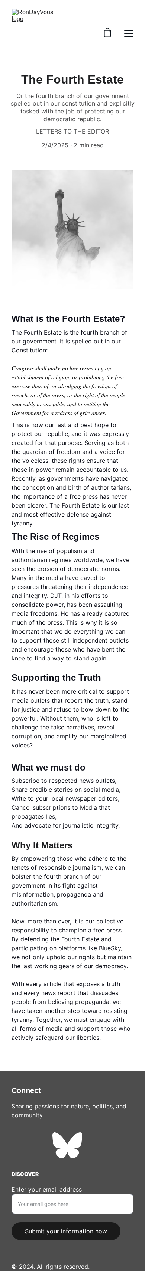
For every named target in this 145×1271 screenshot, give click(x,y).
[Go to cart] (107, 33)
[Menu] (128, 33)
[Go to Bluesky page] (67, 1145)
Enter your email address (47, 1189)
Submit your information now (66, 1231)
